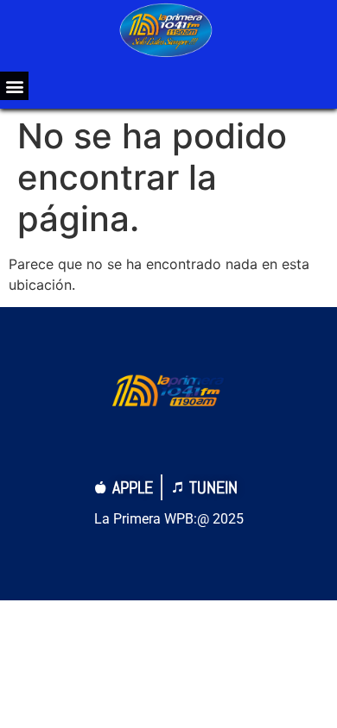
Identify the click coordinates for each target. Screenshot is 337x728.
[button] (14, 86)
